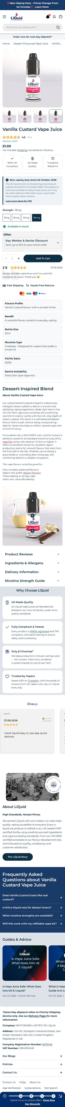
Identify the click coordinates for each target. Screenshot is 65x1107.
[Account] (54, 17)
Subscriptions (33, 1087)
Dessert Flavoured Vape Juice (31, 43)
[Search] (58, 27)
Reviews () (10, 141)
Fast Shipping (15, 285)
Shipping (22, 150)
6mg (16, 217)
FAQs (22, 1082)
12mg (26, 217)
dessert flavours (32, 473)
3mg (6, 217)
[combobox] (32, 27)
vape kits (7, 441)
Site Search (50, 1087)
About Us (35, 1082)
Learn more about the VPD (19, 201)
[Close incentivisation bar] (60, 1096)
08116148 (47, 1044)
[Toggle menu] (4, 17)
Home (6, 43)
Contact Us (9, 1082)
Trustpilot (33, 680)
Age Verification (12, 1087)
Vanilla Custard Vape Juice (32, 129)
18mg (36, 217)
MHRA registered (39, 631)
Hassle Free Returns (42, 285)
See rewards (32, 1104)
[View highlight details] (32, 501)
